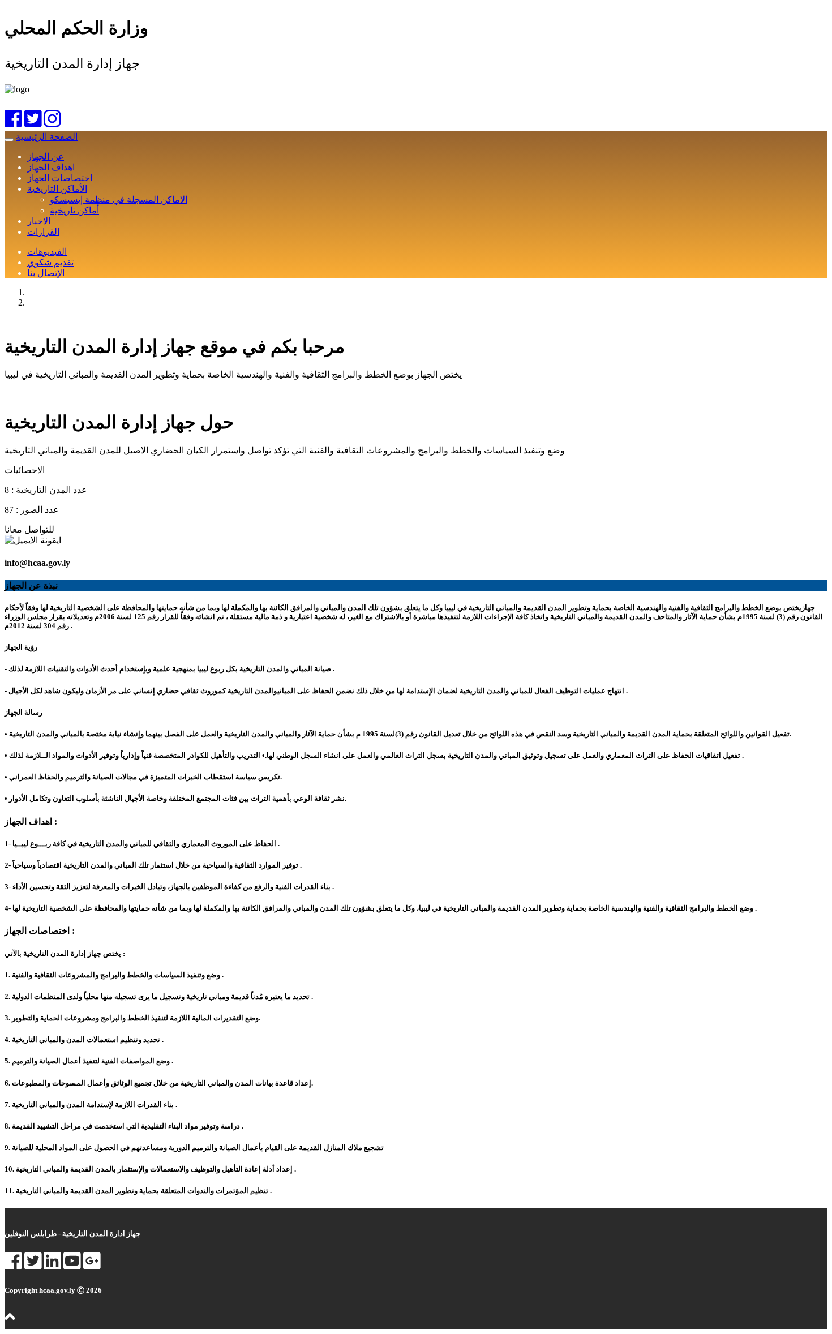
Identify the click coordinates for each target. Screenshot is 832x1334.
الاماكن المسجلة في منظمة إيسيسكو (118, 199)
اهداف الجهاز (51, 167)
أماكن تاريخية (74, 210)
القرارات (43, 232)
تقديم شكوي (50, 262)
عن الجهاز (45, 156)
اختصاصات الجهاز (59, 178)
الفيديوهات (47, 251)
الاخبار (38, 221)
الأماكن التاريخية (57, 189)
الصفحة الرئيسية (47, 136)
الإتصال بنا (46, 273)
